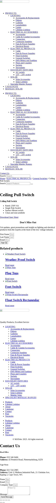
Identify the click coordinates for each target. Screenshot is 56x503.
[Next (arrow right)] (4, 502)
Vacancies (9, 416)
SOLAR (13, 77)
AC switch (20, 72)
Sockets (19, 65)
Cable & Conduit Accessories (28, 37)
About (7, 407)
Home (2, 178)
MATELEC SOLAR (14, 89)
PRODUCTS (10, 13)
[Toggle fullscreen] (4, 500)
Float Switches (22, 56)
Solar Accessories (23, 79)
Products (8, 402)
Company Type (6, 485)
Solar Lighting (21, 82)
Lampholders (21, 25)
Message (4, 494)
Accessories (20, 34)
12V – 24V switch (23, 75)
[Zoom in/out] (1, 500)
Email (2, 240)
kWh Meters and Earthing (26, 60)
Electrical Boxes (22, 46)
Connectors (20, 39)
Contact (8, 411)
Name (2, 479)
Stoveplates (20, 67)
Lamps (18, 27)
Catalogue (9, 409)
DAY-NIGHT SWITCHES (21, 70)
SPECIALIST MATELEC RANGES (20, 397)
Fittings (19, 20)
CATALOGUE (11, 86)
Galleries (19, 23)
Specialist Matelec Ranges (21, 84)
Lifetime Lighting (23, 30)
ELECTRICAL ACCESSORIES (24, 32)
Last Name (5, 237)
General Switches (23, 58)
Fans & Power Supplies (25, 44)
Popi (7, 414)
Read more (9, 265)
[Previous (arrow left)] (1, 502)
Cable (18, 51)
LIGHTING (15, 15)
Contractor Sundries (24, 41)
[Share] (6, 500)
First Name (5, 234)
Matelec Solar (16, 395)
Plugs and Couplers (24, 63)
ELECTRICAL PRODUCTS (22, 49)
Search (3, 176)
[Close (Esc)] (9, 500)
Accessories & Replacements (27, 18)
